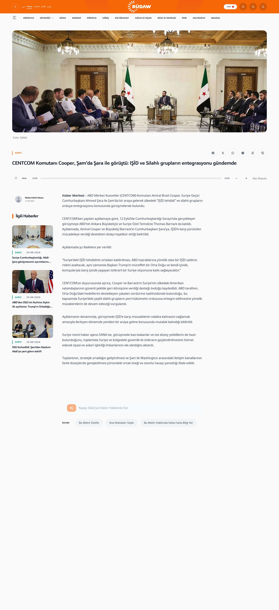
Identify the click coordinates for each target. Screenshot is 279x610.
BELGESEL (215, 18)
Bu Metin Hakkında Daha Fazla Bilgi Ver (168, 422)
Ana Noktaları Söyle (121, 422)
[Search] (243, 7)
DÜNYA (63, 18)
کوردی (49, 7)
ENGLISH (37, 7)
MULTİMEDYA (199, 18)
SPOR (184, 18)
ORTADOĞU (45, 18)
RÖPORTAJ (91, 18)
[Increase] (246, 178)
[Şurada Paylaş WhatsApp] (233, 153)
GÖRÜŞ (105, 18)
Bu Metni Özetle (89, 422)
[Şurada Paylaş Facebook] (213, 153)
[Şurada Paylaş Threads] (252, 153)
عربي (23, 7)
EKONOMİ (76, 18)
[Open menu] (14, 18)
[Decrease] (236, 178)
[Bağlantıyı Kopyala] (262, 153)
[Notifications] (263, 7)
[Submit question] (71, 408)
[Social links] (15, 7)
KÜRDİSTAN (28, 18)
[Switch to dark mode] (253, 7)
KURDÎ (43, 7)
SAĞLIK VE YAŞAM (143, 18)
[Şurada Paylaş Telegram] (243, 153)
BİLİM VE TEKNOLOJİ (167, 18)
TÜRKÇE (29, 7)
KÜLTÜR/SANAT (122, 18)
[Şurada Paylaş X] (223, 153)
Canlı (229, 6)
